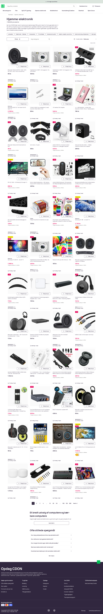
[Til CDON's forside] (2, 6)
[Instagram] (48, 610)
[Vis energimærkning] (77, 227)
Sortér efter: (79, 39)
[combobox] (41, 6)
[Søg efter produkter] (74, 6)
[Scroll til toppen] (98, 562)
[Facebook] (54, 610)
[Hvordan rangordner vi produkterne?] (74, 39)
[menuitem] (7, 10)
